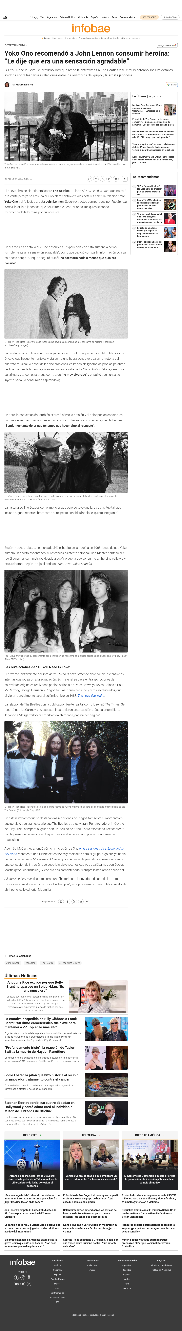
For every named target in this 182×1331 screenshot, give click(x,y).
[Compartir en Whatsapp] (89, 179)
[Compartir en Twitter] (102, 179)
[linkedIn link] (29, 1284)
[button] (5, 17)
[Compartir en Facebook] (96, 179)
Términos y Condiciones (161, 1265)
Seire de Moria (71, 38)
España (95, 17)
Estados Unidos (67, 17)
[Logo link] (91, 28)
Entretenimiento (14, 45)
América (57, 1265)
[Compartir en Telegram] (116, 179)
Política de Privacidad (161, 1270)
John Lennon (13, 963)
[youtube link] (16, 1284)
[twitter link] (22, 1277)
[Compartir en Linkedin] (109, 179)
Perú (114, 17)
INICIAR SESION (170, 17)
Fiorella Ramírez (24, 84)
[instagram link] (29, 1277)
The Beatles (47, 963)
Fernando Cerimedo (110, 38)
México (105, 17)
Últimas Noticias (57, 1297)
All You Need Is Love (69, 963)
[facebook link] (16, 1277)
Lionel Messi (57, 38)
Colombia (83, 17)
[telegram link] (22, 1284)
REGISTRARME (149, 17)
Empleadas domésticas (89, 38)
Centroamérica (127, 17)
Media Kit (127, 1288)
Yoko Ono (30, 963)
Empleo (92, 1270)
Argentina (51, 17)
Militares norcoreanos (130, 38)
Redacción (92, 1265)
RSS (57, 1302)
